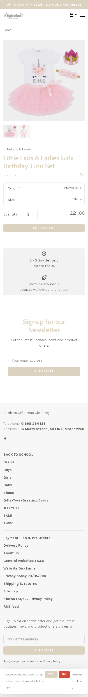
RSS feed (11, 606)
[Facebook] (5, 439)
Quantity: (10, 214)
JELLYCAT (11, 508)
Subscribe (44, 371)
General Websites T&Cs (23, 560)
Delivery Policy (15, 545)
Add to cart (44, 228)
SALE (7, 515)
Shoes (8, 492)
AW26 (8, 523)
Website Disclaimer (20, 568)
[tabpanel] (44, 80)
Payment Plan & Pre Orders (27, 538)
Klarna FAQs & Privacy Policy (28, 599)
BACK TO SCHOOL (18, 454)
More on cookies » (77, 681)
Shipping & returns (20, 583)
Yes (51, 674)
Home (7, 30)
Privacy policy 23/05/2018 (25, 576)
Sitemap (10, 591)
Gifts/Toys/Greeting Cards (26, 500)
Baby (7, 485)
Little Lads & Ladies (17, 149)
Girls (7, 477)
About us (11, 553)
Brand (8, 462)
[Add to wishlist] (81, 175)
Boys (7, 470)
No (64, 674)
